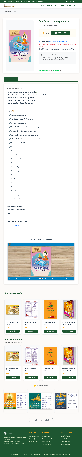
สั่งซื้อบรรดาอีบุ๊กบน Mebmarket (58, 42)
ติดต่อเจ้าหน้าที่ (66, 444)
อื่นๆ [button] (75, 6)
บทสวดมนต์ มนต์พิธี (47, 444)
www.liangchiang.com (14, 225)
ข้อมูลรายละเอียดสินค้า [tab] (11, 79)
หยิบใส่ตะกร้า (62, 33)
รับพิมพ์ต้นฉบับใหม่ (34, 436)
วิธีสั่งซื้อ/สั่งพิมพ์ (65, 436)
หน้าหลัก (42, 6)
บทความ (62, 6)
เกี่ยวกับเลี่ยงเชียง (65, 442)
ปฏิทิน (55, 6)
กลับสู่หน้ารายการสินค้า (42, 420)
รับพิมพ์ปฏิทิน (32, 439)
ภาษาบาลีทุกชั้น (46, 442)
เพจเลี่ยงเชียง (8, 1)
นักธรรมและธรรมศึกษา (48, 439)
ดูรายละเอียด (12, 331)
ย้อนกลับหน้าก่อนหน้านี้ (11, 11)
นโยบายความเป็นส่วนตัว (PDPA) (63, 454)
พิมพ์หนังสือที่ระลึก (34, 442)
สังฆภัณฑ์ (49, 6)
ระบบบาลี (69, 6)
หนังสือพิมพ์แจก (46, 436)
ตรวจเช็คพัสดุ (64, 439)
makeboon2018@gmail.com (35, 1)
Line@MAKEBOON (20, 1)
